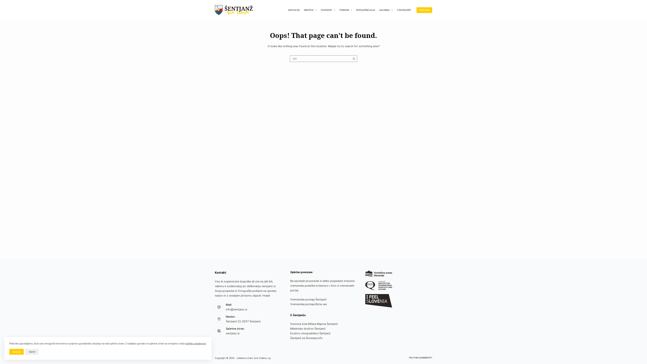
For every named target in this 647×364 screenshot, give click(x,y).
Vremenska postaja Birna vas (308, 304)
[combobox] (320, 58)
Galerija (384, 10)
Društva (309, 10)
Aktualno (294, 10)
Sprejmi (16, 352)
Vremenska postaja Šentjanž (308, 299)
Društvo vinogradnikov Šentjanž (310, 333)
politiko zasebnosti (196, 343)
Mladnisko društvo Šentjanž (308, 328)
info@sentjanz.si (236, 309)
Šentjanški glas (365, 10)
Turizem (344, 10)
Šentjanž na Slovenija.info (306, 338)
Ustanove (326, 10)
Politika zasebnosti (420, 358)
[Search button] (354, 59)
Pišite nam (424, 10)
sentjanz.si (233, 333)
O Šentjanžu (404, 10)
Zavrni (32, 352)
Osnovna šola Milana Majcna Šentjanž (314, 324)
